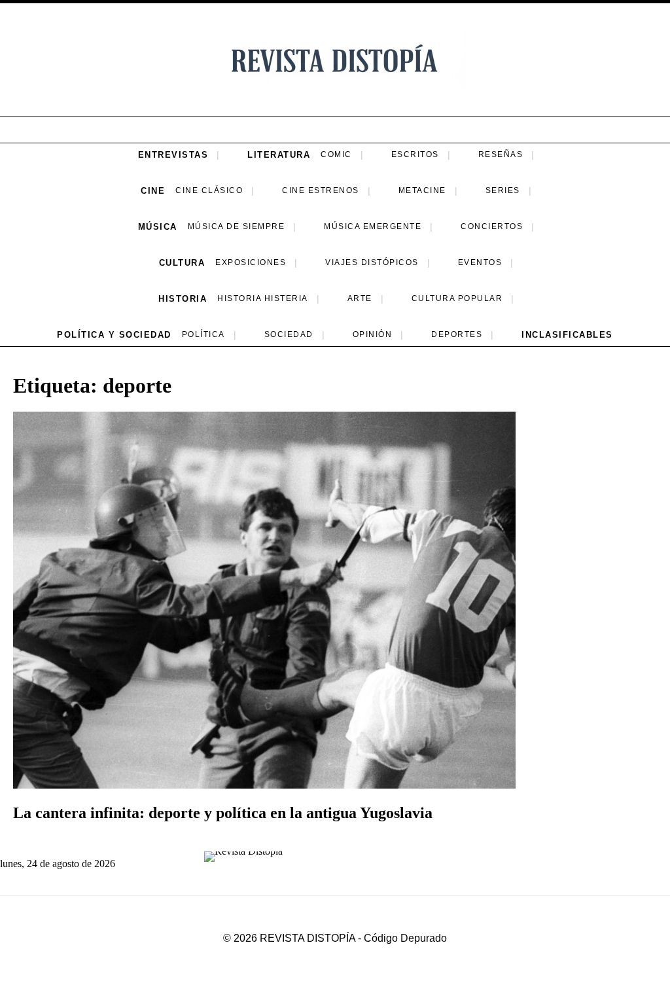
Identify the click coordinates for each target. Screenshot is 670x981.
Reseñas (500, 154)
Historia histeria (262, 298)
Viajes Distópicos (372, 262)
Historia (182, 299)
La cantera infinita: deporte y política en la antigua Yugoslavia (222, 812)
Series (502, 190)
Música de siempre (236, 226)
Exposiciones (250, 262)
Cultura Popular (457, 298)
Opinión (373, 334)
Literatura (278, 155)
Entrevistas (173, 155)
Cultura (182, 263)
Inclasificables (567, 335)
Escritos (415, 154)
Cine (153, 191)
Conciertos (492, 226)
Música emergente (372, 226)
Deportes (456, 334)
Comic (336, 154)
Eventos (480, 262)
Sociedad (288, 334)
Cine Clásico (209, 190)
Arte (359, 298)
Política (203, 334)
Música (157, 227)
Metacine (422, 190)
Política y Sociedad (114, 335)
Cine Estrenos (320, 190)
